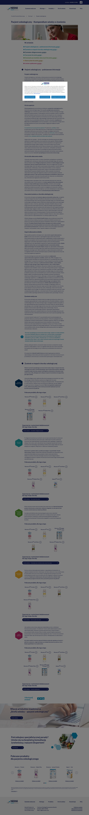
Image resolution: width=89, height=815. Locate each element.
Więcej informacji (37, 93)
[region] (45, 91)
